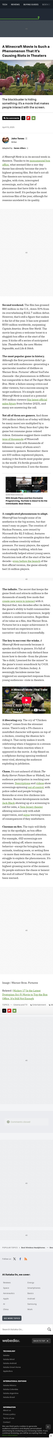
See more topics (12, 1318)
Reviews (15, 4)
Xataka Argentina (10, 1393)
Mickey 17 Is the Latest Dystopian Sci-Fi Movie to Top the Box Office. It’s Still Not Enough (24, 994)
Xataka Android (10, 1363)
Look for (49, 1329)
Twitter (23, 118)
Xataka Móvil (8, 1359)
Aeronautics (9, 1293)
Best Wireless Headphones (33, 1247)
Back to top (39, 1340)
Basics (30, 1293)
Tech (4, 4)
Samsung (32, 1303)
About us (7, 1410)
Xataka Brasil (9, 1397)
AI (4, 1303)
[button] (19, 138)
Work (30, 1309)
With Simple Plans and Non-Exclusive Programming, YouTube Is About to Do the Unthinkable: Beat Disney (26, 500)
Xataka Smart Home (12, 1367)
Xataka (6, 1355)
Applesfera (8, 1371)
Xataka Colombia (10, 1389)
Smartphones (33, 1287)
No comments (12, 118)
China (5, 1309)
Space (6, 1287)
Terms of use (8, 1418)
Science (46, 4)
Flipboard (28, 118)
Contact (6, 1422)
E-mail (33, 118)
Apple (6, 1298)
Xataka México (9, 1385)
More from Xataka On (14, 495)
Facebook (20, 1258)
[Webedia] (11, 1342)
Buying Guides (30, 4)
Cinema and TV (20, 1004)
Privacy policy (9, 1414)
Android (31, 1298)
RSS (25, 1258)
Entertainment (39, 1004)
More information (10, 1435)
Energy (30, 1282)
